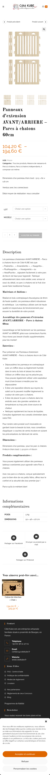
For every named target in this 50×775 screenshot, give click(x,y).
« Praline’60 (8, 266)
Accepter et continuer (25, 754)
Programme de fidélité (14, 703)
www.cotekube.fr (19, 660)
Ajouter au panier (30, 235)
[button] (46, 721)
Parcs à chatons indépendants (28, 167)
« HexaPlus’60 (9, 273)
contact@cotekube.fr (21, 652)
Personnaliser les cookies (25, 769)
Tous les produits (19, 163)
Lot (6, 209)
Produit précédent (13, 22)
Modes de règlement (15, 679)
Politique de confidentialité (18, 676)
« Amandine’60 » (22, 266)
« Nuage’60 (36, 266)
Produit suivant (37, 22)
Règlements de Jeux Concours (19, 693)
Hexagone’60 (26, 269)
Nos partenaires (13, 690)
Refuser (25, 761)
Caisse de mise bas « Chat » (13, 598)
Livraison (11, 683)
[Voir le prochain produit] (45, 22)
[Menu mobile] (4, 7)
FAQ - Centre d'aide (15, 672)
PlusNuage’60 (10, 269)
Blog (9, 697)
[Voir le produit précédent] (4, 22)
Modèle (7, 217)
